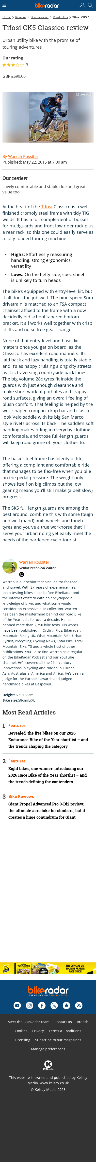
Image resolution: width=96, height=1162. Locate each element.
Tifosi (46, 207)
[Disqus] (48, 895)
